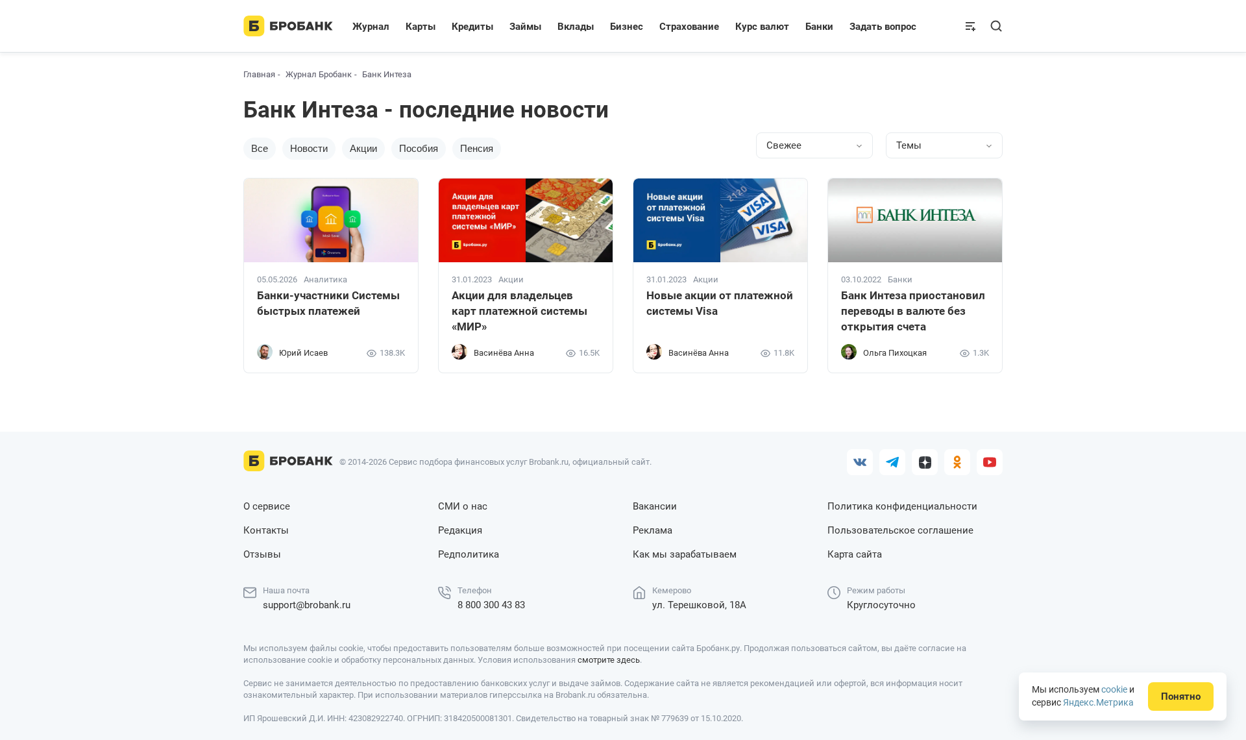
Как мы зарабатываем (685, 554)
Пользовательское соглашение (900, 530)
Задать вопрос (882, 26)
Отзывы (262, 554)
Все (259, 148)
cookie (1114, 689)
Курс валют (762, 26)
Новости (309, 148)
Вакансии (655, 506)
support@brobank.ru (306, 605)
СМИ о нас (462, 506)
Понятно (1181, 696)
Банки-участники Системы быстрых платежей (328, 303)
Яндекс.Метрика (1098, 702)
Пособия (418, 148)
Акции (363, 148)
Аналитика (325, 279)
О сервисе (266, 506)
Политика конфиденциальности (902, 506)
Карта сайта (854, 554)
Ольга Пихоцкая (895, 353)
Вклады (575, 26)
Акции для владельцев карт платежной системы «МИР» (519, 311)
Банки (819, 26)
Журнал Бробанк (319, 74)
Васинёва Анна (504, 353)
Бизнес (626, 26)
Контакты (266, 530)
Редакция (460, 530)
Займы (525, 26)
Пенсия (476, 148)
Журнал (370, 26)
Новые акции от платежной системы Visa (719, 303)
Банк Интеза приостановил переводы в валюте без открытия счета (913, 311)
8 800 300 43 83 (491, 605)
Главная (259, 74)
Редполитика (468, 554)
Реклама (652, 530)
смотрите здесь (609, 660)
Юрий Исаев (303, 353)
